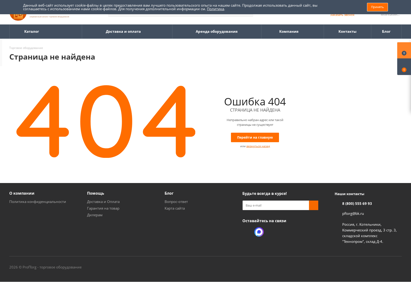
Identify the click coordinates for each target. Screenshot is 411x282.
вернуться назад (258, 146)
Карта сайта (175, 208)
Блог (169, 193)
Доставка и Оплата (103, 201)
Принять (377, 7)
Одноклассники (247, 232)
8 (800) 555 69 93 (357, 203)
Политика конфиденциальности (37, 201)
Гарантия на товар (103, 208)
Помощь (95, 193)
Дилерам (95, 214)
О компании (21, 193)
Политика (215, 8)
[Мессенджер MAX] (259, 232)
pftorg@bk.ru (353, 213)
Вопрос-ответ (176, 201)
